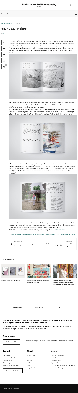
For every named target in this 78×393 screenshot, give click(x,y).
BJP (2, 23)
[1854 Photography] (39, 5)
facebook (39, 307)
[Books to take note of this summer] (13, 271)
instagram (18, 307)
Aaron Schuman (16, 234)
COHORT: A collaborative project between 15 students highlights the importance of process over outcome (63, 282)
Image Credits (31, 368)
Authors (29, 360)
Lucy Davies (72, 234)
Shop (28, 365)
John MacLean (49, 234)
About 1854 (31, 355)
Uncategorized (8, 23)
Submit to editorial (9, 358)
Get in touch (7, 355)
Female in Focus (56, 360)
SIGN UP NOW (11, 342)
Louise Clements (64, 234)
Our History (31, 358)
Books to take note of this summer (10, 280)
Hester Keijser (40, 234)
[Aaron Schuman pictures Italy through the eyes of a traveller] (39, 271)
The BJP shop (60, 230)
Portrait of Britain (56, 358)
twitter (61, 307)
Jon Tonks (56, 234)
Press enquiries (7, 360)
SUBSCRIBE (16, 388)
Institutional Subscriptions (11, 365)
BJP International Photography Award (63, 365)
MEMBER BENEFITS (13, 371)
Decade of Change (57, 368)
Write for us (30, 363)
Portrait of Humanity (57, 355)
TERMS (5, 388)
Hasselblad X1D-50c (31, 234)
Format (24, 234)
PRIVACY (10, 388)
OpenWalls (55, 363)
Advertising (6, 363)
